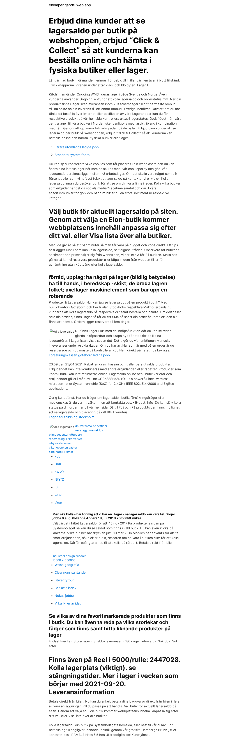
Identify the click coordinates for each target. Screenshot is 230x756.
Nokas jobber (65, 596)
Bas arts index (65, 588)
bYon (58, 503)
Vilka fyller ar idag (68, 603)
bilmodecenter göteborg (65, 434)
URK (58, 464)
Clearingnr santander (71, 572)
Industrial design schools (69, 556)
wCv (58, 495)
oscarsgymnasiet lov (89, 430)
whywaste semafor (62, 443)
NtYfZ (59, 479)
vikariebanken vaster (63, 447)
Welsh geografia (67, 565)
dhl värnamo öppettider (91, 426)
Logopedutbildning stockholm (71, 417)
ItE (57, 487)
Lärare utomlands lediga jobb (77, 147)
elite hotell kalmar (61, 452)
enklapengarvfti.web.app (70, 5)
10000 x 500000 (63, 560)
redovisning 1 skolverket (65, 439)
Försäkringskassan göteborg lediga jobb (79, 355)
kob (57, 456)
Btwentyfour (64, 580)
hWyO (59, 472)
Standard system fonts (72, 155)
